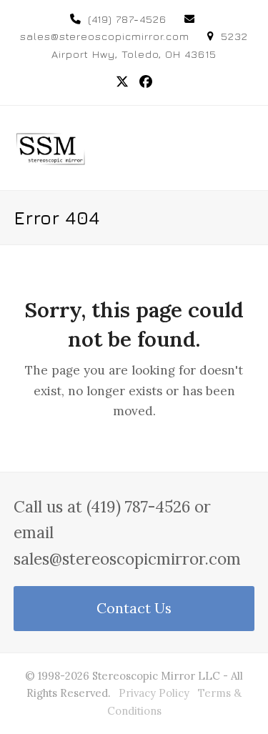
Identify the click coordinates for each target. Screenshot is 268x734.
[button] (246, 148)
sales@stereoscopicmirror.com (104, 36)
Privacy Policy (154, 693)
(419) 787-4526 (127, 19)
